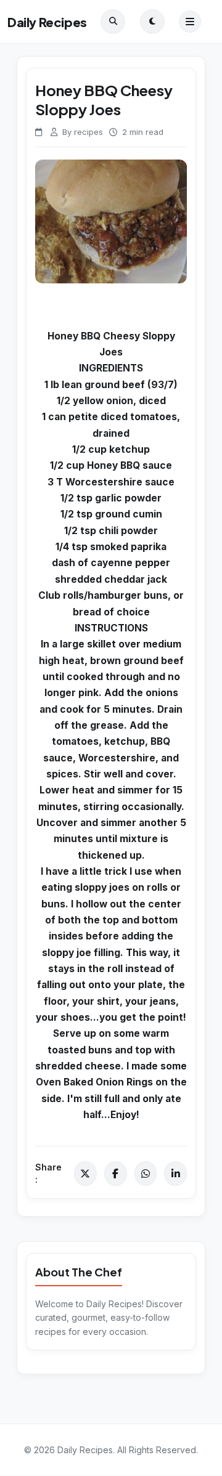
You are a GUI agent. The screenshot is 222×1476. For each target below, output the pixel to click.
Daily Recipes (47, 22)
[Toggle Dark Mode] (152, 21)
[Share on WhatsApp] (145, 1173)
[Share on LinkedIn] (175, 1173)
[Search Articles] (113, 21)
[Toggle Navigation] (190, 21)
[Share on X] (85, 1173)
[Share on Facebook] (115, 1173)
